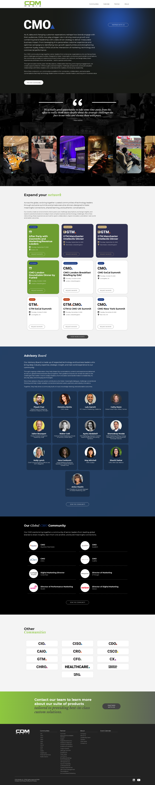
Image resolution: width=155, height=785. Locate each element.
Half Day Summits (65, 750)
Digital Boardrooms (66, 740)
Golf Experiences (65, 765)
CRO (41, 743)
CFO (41, 749)
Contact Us (83, 743)
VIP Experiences (65, 761)
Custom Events (64, 748)
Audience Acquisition (66, 746)
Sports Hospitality (65, 763)
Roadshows (63, 752)
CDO (41, 737)
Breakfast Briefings (65, 758)
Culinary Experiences (66, 767)
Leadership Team (85, 737)
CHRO (42, 751)
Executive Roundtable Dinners (66, 736)
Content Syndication (66, 744)
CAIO (41, 739)
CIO (41, 733)
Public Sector (44, 756)
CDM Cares (83, 741)
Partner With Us (118, 25)
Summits (62, 733)
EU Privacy (34, 781)
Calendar (106, 4)
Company (83, 733)
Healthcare (43, 753)
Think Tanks (63, 754)
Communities (93, 4)
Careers (82, 739)
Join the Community (34, 82)
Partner (117, 4)
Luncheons (63, 756)
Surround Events (65, 760)
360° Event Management (67, 769)
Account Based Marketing (67, 773)
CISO (41, 735)
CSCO (42, 745)
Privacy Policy (26, 781)
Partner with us (111, 706)
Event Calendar (105, 731)
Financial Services (45, 754)
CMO (41, 741)
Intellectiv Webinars (66, 742)
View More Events (77, 337)
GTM (41, 747)
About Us (83, 735)
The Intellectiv (64, 771)
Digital (62, 739)
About (127, 4)
